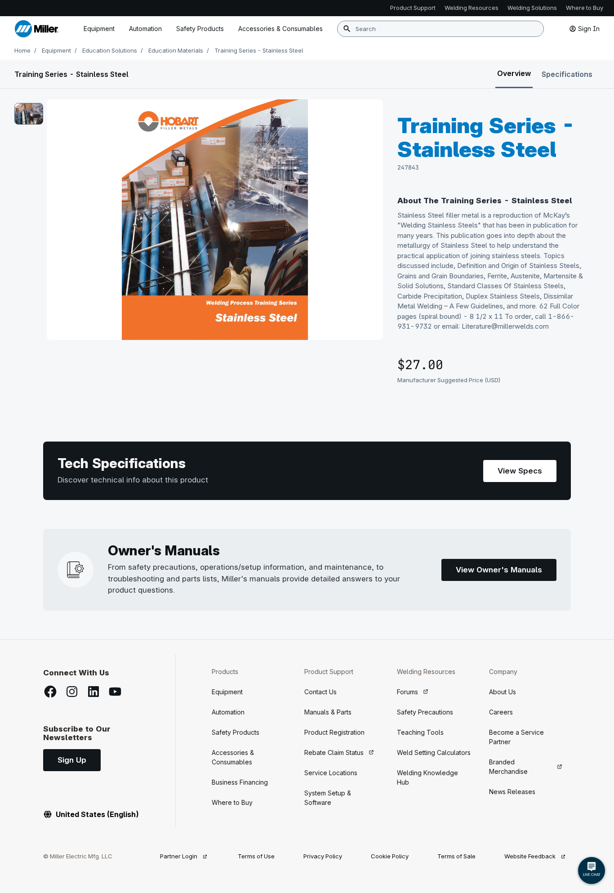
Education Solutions (109, 50)
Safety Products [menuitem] (200, 28)
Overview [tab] (514, 73)
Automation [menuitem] (145, 28)
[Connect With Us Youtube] (115, 691)
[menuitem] (280, 28)
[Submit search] (347, 28)
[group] (215, 219)
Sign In (589, 28)
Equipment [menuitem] (99, 28)
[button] (28, 114)
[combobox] (440, 29)
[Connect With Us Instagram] (72, 691)
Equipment (56, 50)
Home (22, 50)
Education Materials (175, 50)
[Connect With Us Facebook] (50, 691)
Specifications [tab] (567, 74)
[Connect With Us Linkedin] (93, 691)
